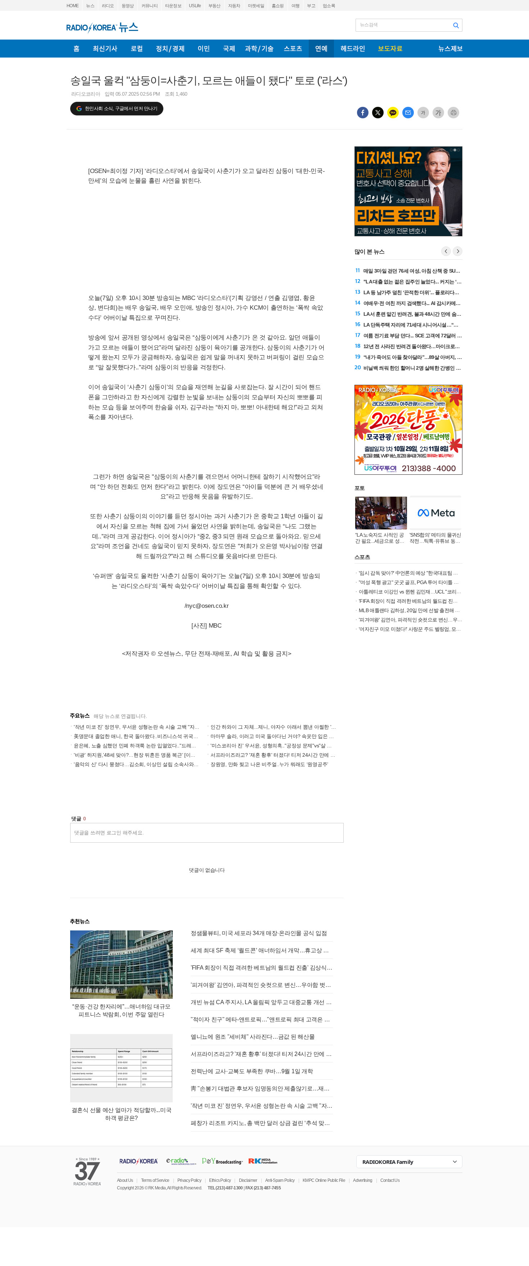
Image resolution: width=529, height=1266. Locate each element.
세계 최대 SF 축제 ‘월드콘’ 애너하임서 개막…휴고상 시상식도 (262, 950)
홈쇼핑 (278, 5)
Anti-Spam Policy (280, 1180)
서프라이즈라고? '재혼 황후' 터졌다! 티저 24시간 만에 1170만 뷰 (281, 755)
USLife (195, 5)
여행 (295, 5)
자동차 (234, 5)
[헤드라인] (352, 49)
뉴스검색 (368, 24)
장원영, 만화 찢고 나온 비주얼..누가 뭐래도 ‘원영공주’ (269, 764)
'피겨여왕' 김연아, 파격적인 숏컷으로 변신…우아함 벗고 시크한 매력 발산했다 (262, 985)
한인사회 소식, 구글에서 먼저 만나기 (121, 108)
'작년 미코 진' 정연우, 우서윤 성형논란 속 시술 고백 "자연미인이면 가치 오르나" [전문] (168, 727)
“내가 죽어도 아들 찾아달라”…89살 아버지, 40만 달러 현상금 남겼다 (436, 357)
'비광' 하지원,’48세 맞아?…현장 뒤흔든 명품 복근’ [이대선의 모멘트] (148, 755)
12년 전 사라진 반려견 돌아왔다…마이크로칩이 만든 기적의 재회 (432, 346)
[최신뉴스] (105, 49)
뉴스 (90, 5)
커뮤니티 (149, 5)
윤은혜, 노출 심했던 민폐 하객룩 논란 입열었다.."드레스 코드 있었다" (149, 745)
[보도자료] (390, 49)
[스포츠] (293, 49)
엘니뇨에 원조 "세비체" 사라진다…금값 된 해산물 (253, 1037)
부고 (311, 5)
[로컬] (136, 49)
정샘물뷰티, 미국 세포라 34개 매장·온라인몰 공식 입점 (259, 933)
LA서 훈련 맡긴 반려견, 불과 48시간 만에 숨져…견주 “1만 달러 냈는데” (439, 314)
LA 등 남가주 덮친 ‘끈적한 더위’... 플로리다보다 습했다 (421, 292)
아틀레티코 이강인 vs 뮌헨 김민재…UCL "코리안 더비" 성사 (421, 592)
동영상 (128, 5)
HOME (72, 5)
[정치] (170, 49)
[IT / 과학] (259, 49)
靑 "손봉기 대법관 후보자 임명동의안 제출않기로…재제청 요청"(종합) (262, 1088)
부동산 (214, 5)
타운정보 (173, 5)
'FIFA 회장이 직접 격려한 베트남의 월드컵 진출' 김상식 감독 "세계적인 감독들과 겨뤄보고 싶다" (262, 968)
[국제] (228, 49)
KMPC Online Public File (324, 1180)
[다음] (457, 251)
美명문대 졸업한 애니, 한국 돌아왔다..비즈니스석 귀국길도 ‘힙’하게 (147, 736)
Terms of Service (155, 1180)
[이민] (203, 49)
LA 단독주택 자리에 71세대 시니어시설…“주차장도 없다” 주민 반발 (435, 325)
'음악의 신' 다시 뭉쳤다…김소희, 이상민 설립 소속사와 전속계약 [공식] (151, 764)
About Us (125, 1180)
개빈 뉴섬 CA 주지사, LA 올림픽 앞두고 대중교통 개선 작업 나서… (262, 1002)
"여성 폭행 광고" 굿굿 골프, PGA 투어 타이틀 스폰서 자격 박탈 (424, 582)
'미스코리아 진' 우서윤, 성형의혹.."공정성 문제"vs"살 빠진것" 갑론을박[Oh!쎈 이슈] (301, 745)
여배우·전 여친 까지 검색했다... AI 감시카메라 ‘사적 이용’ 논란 (429, 303)
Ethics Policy (220, 1180)
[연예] (321, 49)
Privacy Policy (189, 1180)
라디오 (108, 5)
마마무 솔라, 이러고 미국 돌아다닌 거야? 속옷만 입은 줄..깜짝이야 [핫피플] (293, 736)
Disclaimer (248, 1180)
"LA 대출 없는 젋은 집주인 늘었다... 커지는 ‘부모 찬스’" (421, 281)
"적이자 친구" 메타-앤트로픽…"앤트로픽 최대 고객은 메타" (262, 1019)
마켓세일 (256, 5)
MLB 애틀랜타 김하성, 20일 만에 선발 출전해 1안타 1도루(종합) (426, 610)
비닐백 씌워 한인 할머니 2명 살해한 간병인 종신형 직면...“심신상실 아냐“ (441, 368)
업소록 (329, 5)
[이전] (446, 251)
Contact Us (389, 1180)
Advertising (362, 1180)
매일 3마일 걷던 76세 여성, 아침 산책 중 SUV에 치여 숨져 (424, 271)
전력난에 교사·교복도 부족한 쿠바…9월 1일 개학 (252, 1071)
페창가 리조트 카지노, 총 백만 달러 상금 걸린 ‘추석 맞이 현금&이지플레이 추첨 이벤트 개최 (262, 1123)
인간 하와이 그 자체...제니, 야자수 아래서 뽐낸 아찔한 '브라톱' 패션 (284, 727)
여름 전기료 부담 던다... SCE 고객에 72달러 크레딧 (417, 335)
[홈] (76, 49)
